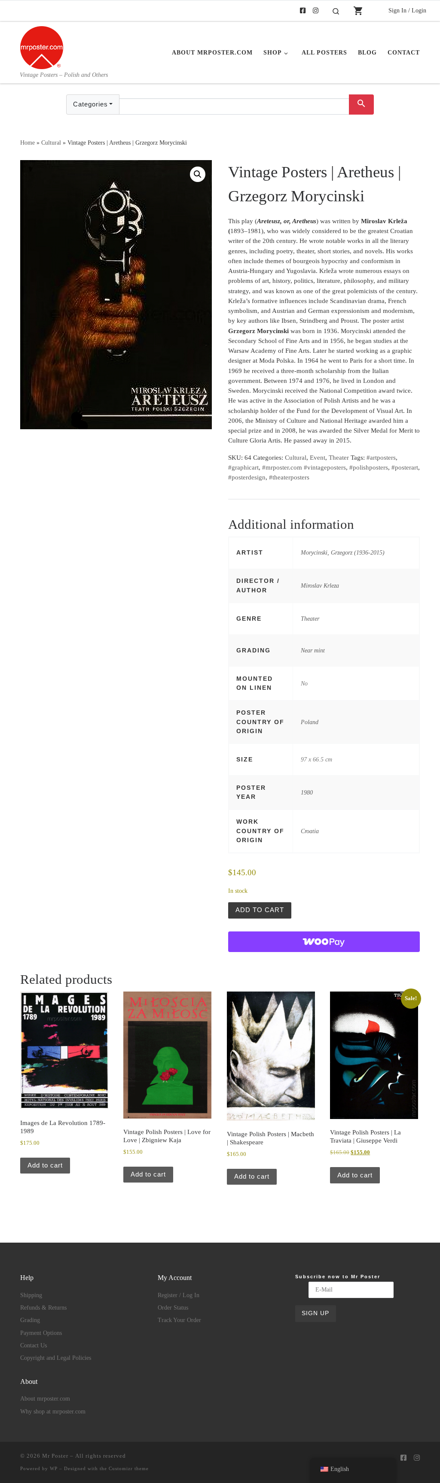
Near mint (313, 650)
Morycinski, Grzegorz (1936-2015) (343, 552)
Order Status (173, 1307)
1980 (307, 792)
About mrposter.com (45, 1398)
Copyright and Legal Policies (55, 1358)
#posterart (404, 467)
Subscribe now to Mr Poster (337, 1276)
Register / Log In (178, 1295)
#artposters (381, 457)
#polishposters (368, 467)
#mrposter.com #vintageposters (304, 467)
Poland (309, 722)
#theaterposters (289, 477)
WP (54, 1468)
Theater (339, 457)
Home (27, 142)
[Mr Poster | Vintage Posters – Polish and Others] (41, 46)
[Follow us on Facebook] (303, 11)
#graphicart (243, 467)
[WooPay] (324, 941)
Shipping (31, 1295)
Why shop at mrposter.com (53, 1411)
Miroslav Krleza (320, 585)
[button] (197, 174)
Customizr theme (129, 1468)
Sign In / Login (407, 10)
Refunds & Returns (43, 1307)
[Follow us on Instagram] (315, 11)
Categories (90, 104)
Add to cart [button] (45, 1165)
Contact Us (33, 1345)
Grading (30, 1320)
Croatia (310, 831)
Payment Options (41, 1333)
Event (317, 457)
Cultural (51, 142)
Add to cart (259, 909)
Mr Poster (55, 1456)
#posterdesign (247, 477)
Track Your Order (179, 1320)
